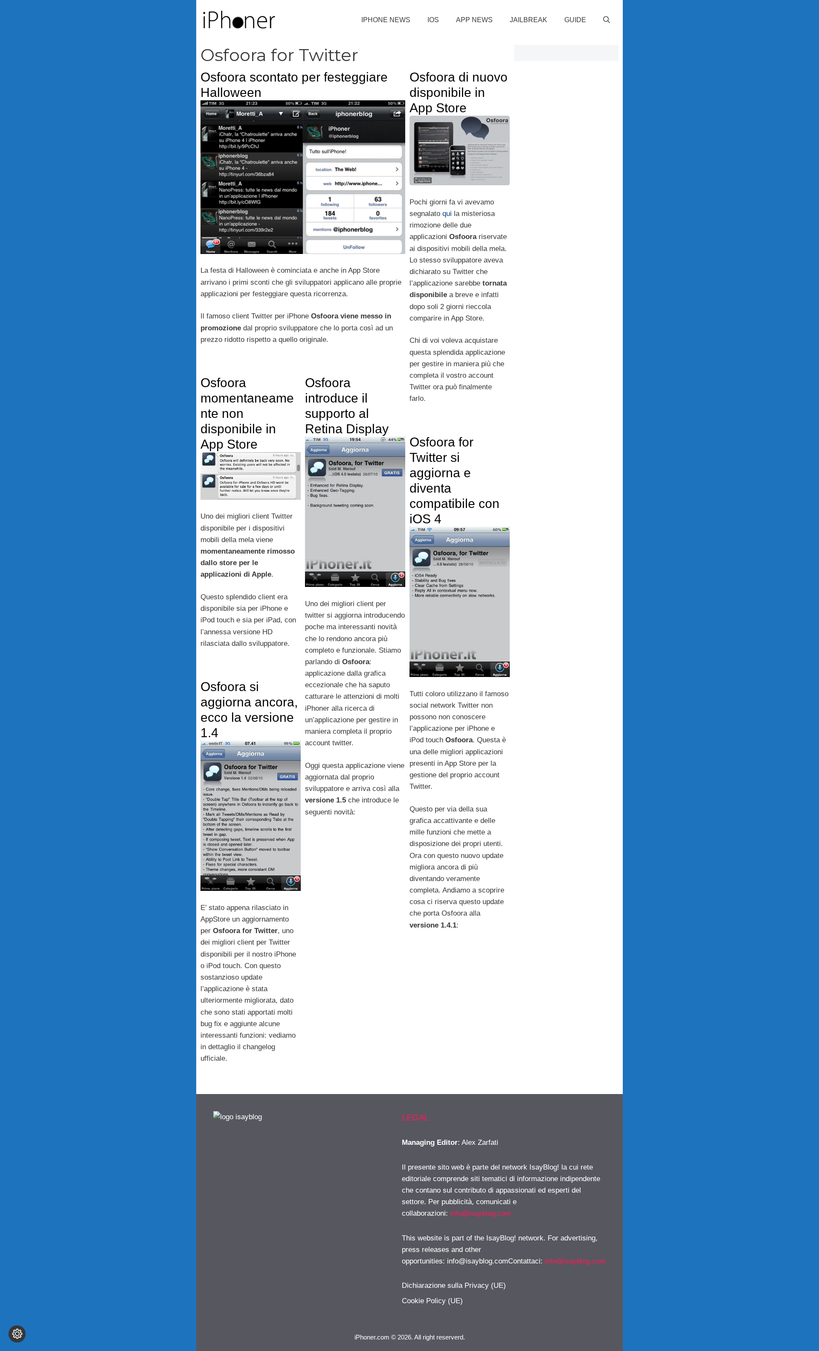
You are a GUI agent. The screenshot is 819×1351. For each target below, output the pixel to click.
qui (447, 214)
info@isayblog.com (480, 1213)
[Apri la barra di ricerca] (607, 20)
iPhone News (385, 19)
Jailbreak (528, 19)
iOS (433, 19)
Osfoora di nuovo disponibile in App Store (459, 92)
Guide (575, 19)
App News (474, 19)
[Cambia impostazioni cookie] (17, 1333)
